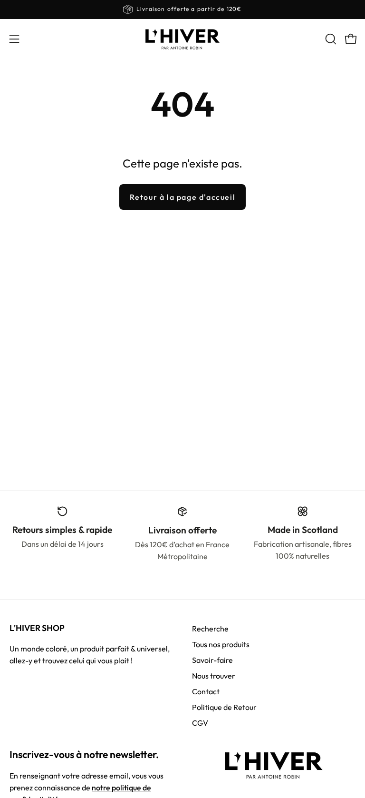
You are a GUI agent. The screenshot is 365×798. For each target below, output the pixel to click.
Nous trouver (213, 675)
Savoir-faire (212, 660)
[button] (329, 39)
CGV (200, 723)
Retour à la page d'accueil (183, 197)
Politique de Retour (224, 707)
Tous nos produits (221, 644)
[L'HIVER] (182, 39)
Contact (206, 691)
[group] (182, 9)
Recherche (210, 628)
